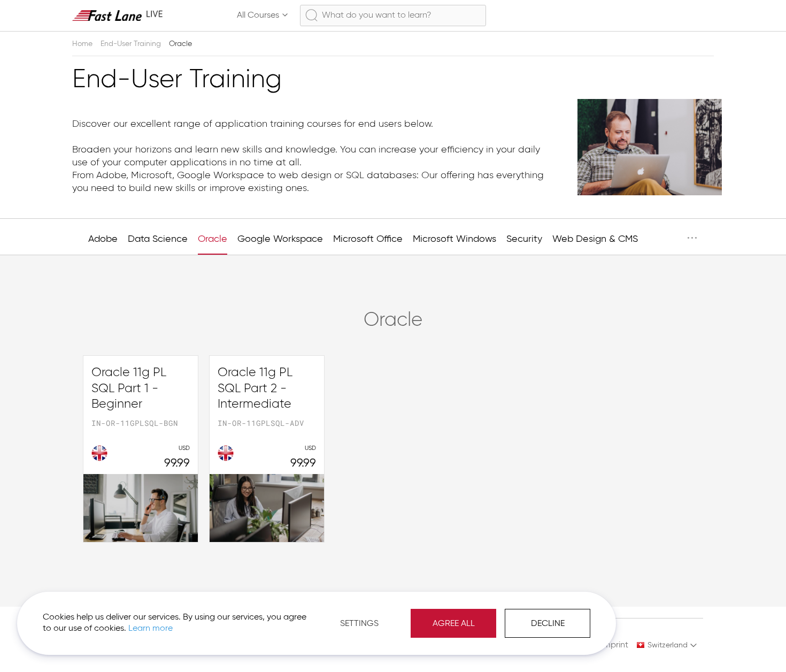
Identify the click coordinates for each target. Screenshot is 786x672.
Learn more (150, 628)
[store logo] (117, 15)
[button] (667, 645)
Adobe (103, 239)
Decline (548, 624)
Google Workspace (280, 239)
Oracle (212, 239)
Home (83, 44)
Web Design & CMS (595, 239)
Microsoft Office (368, 239)
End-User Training (132, 44)
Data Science (158, 239)
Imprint (614, 645)
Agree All (454, 624)
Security (524, 239)
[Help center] (657, 15)
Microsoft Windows (454, 239)
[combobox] (393, 15)
